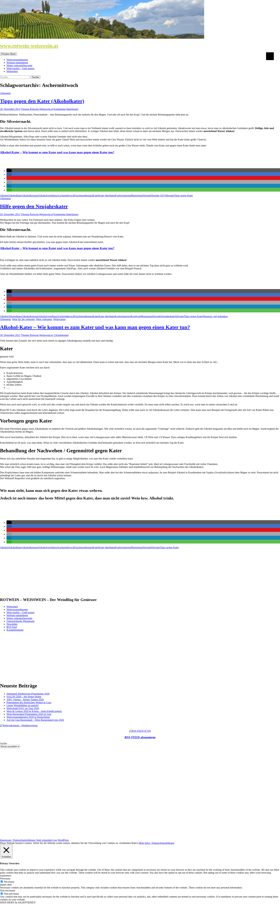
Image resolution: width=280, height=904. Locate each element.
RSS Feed (11, 627)
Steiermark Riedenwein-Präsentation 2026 (28, 693)
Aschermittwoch (65, 195)
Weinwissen (59, 319)
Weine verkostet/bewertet (19, 65)
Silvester (169, 195)
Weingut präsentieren (17, 62)
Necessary (9, 881)
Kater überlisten (107, 195)
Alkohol (4, 195)
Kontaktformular (14, 630)
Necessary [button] (5, 878)
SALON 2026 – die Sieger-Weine (23, 696)
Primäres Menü (8, 54)
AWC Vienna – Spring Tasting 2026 (25, 699)
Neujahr (147, 195)
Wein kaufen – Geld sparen (20, 68)
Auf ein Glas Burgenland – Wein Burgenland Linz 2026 (35, 720)
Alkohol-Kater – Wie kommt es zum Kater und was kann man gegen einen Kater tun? (57, 152)
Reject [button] (134, 843)
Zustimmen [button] (125, 843)
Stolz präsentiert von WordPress (52, 840)
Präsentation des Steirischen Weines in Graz (28, 702)
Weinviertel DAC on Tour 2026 (22, 708)
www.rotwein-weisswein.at (29, 46)
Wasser (206, 316)
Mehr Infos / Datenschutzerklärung (156, 843)
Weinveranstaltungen (17, 59)
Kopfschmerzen (123, 195)
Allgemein (5, 93)
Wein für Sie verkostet (23, 319)
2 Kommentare (61, 335)
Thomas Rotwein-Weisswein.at (37, 109)
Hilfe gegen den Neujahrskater (34, 206)
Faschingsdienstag (83, 195)
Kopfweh (136, 316)
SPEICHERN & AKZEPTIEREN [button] (17, 902)
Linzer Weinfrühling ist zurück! (22, 705)
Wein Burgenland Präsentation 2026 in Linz (28, 714)
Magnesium (137, 195)
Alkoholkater (15, 195)
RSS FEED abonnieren (140, 737)
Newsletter (12, 624)
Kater (96, 195)
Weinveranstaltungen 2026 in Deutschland (28, 717)
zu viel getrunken (219, 316)
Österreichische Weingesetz (20, 621)
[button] (9, 170)
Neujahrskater (168, 316)
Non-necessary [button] (7, 890)
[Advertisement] (97, 571)
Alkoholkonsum (30, 195)
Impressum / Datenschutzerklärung (17, 840)
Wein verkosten (44, 319)
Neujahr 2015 (158, 195)
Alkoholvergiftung (47, 195)
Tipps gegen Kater (183, 195)
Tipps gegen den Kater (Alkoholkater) (42, 101)
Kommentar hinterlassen (65, 109)
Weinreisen (12, 71)
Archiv (3, 743)
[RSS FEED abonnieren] (140, 731)
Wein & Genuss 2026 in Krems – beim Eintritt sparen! (34, 711)
